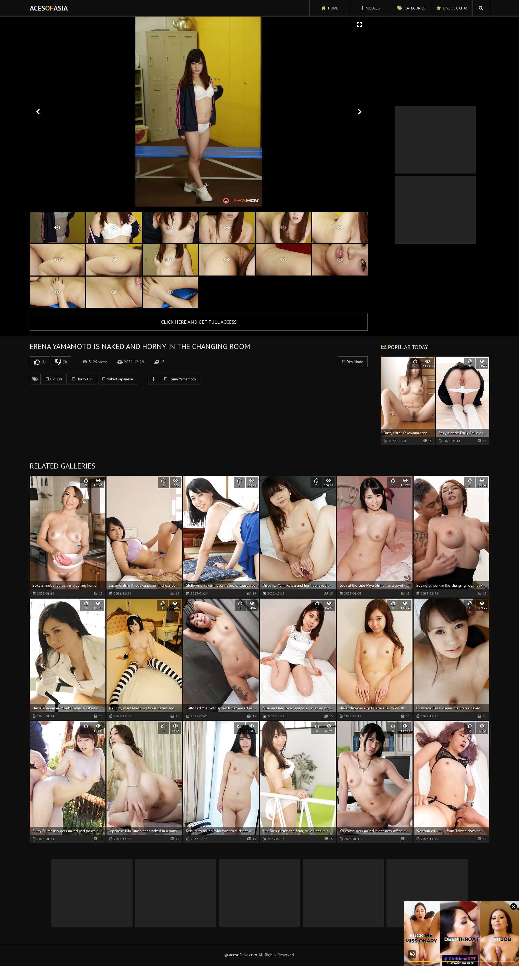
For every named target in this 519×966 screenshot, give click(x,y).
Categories (414, 8)
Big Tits (56, 379)
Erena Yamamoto (182, 379)
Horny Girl (84, 379)
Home (332, 8)
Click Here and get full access (199, 322)
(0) (65, 361)
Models (372, 8)
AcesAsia (49, 8)
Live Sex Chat (455, 8)
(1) (43, 361)
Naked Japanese (120, 379)
